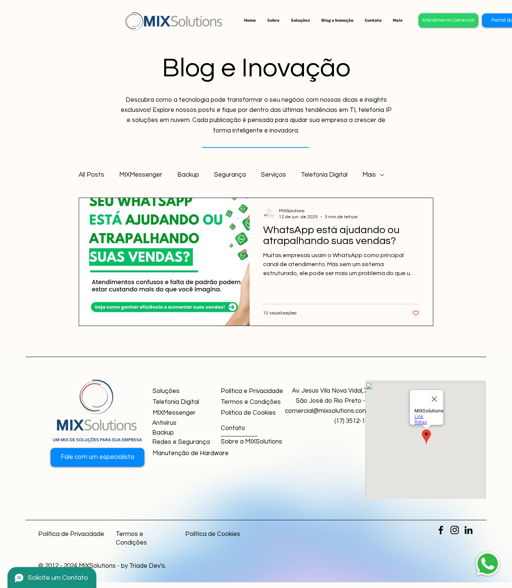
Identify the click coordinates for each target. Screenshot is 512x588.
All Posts (91, 174)
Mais (369, 174)
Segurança (230, 174)
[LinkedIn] (468, 530)
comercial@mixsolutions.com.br (330, 411)
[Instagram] (454, 530)
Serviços (273, 174)
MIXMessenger (140, 174)
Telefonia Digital (324, 174)
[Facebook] (440, 530)
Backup (188, 174)
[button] (373, 20)
